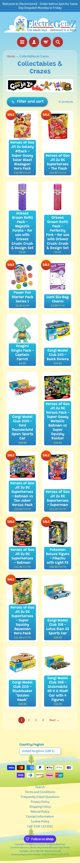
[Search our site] (58, 42)
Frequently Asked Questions (40, 797)
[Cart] (46, 42)
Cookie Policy (40, 821)
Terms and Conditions (40, 792)
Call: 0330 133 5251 (40, 826)
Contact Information (40, 816)
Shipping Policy (40, 806)
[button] (27, 102)
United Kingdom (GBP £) (38, 751)
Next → (54, 720)
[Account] (34, 42)
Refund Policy (40, 811)
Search (40, 787)
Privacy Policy (40, 802)
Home (11, 56)
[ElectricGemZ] (40, 24)
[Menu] (22, 42)
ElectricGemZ (38, 844)
